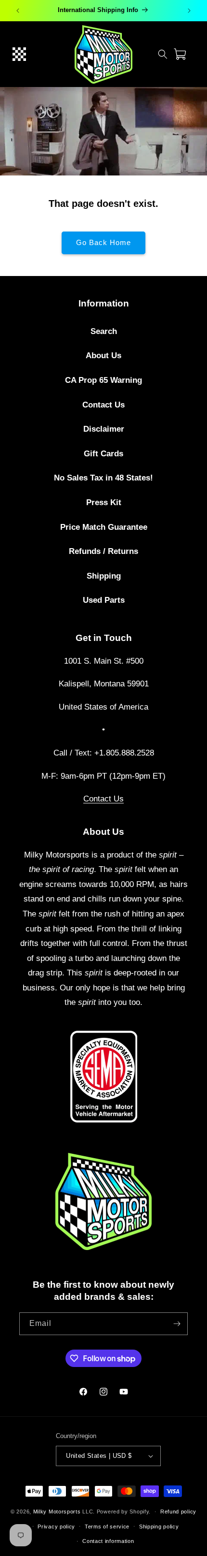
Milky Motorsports (57, 1511)
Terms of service (107, 1526)
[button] (19, 54)
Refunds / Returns (103, 551)
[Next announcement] (189, 10)
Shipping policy (159, 1526)
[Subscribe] (176, 1323)
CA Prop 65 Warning (103, 380)
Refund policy (178, 1511)
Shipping (104, 576)
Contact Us (103, 404)
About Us (103, 355)
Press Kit (103, 502)
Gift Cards (103, 453)
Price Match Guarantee (103, 527)
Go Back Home (103, 242)
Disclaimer (103, 429)
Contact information (108, 1541)
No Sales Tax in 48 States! (103, 477)
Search (104, 331)
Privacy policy (56, 1526)
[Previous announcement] (17, 10)
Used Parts (104, 600)
